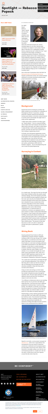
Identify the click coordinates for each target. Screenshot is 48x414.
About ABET (40, 374)
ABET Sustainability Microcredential (41, 398)
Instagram (7, 383)
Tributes (3, 118)
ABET (3, 3)
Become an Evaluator (23, 379)
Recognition (40, 379)
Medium (10, 383)
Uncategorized (5, 120)
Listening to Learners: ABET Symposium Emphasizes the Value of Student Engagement (8, 87)
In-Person (4, 114)
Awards (3, 103)
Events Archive (5, 109)
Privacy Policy (18, 405)
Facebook (2, 383)
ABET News (4, 44)
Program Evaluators (39, 392)
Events (3, 107)
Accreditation (40, 376)
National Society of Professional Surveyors (32, 74)
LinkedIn (5, 383)
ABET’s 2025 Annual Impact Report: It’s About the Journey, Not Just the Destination (8, 62)
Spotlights (4, 116)
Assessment (40, 382)
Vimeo (13, 383)
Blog (8, 93)
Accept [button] (35, 411)
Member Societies (39, 388)
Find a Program (21, 374)
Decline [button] (40, 411)
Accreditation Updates (7, 101)
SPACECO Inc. (25, 342)
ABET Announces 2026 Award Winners (8, 39)
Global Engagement (7, 111)
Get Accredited (21, 376)
